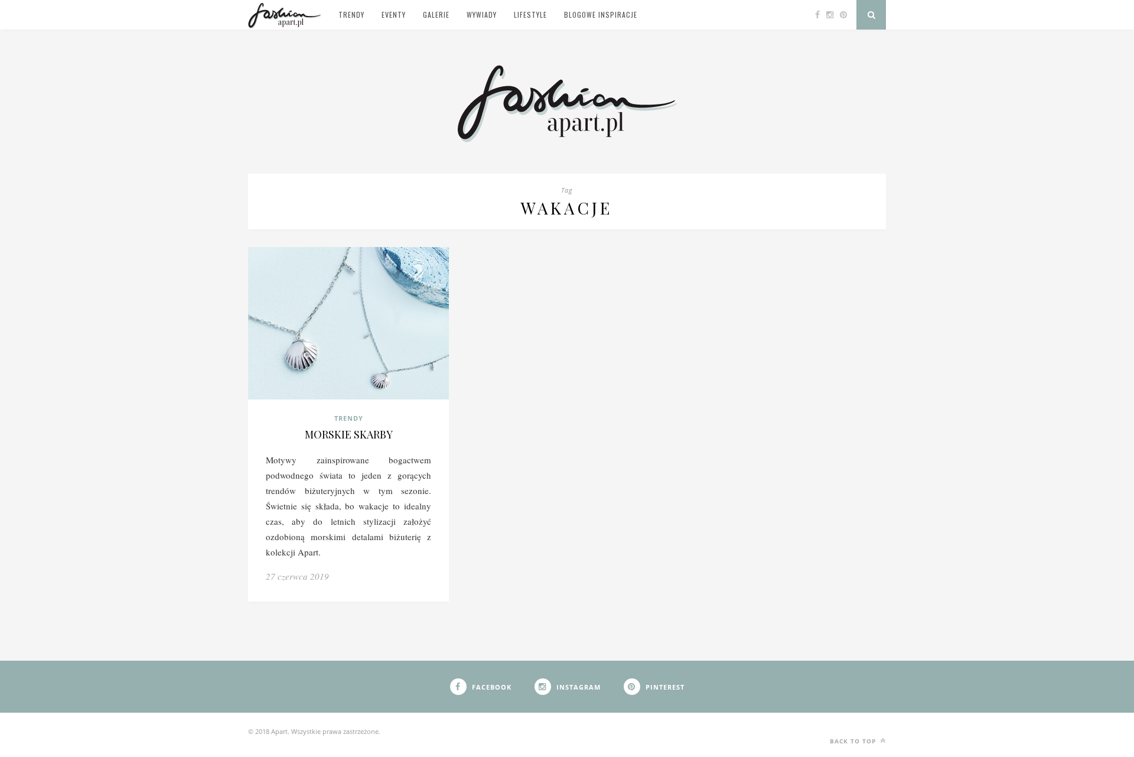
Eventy (394, 14)
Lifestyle (530, 14)
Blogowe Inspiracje (600, 14)
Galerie (436, 14)
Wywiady (482, 14)
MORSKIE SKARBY (349, 434)
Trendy (351, 14)
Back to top (854, 741)
